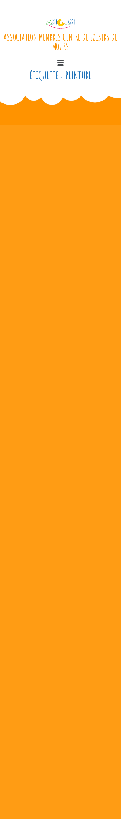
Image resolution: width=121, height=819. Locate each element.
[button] (60, 62)
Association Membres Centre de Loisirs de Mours (60, 41)
